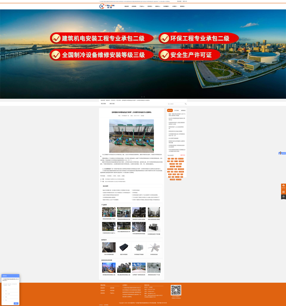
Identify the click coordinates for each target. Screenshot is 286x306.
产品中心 (142, 6)
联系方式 (185, 1)
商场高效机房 (170, 169)
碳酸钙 (170, 174)
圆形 (176, 169)
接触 (172, 171)
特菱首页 (108, 100)
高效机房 (108, 168)
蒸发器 (174, 174)
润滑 (172, 161)
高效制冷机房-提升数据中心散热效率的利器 (177, 141)
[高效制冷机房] (143, 54)
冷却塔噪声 (181, 171)
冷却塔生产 (172, 166)
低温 (168, 161)
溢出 (177, 163)
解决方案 (112, 103)
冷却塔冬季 (181, 161)
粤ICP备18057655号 (162, 303)
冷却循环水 (178, 166)
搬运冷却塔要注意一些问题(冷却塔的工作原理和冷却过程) (116, 190)
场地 (173, 176)
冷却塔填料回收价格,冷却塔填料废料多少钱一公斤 (177, 134)
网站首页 (127, 6)
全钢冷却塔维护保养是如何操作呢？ (111, 195)
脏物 (169, 176)
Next (1, 54)
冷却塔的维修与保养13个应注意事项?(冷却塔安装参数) (145, 195)
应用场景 (134, 6)
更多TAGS (183, 155)
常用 (182, 176)
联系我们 (182, 6)
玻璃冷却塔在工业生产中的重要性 (110, 199)
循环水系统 (181, 158)
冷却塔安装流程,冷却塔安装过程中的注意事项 (177, 146)
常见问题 (118, 100)
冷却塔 (114, 175)
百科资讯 (150, 6)
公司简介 (174, 6)
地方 (168, 171)
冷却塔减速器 (181, 169)
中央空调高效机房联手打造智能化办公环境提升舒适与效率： (177, 150)
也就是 (176, 171)
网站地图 (179, 1)
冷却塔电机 (111, 154)
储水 (178, 174)
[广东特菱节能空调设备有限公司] (107, 8)
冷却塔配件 (166, 6)
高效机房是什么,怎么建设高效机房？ (176, 127)
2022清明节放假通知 (173, 138)
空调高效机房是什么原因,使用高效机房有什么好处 (177, 123)
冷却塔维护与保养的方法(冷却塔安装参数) (114, 179)
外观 (182, 174)
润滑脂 (123, 175)
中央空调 (112, 290)
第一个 (176, 161)
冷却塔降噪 (106, 304)
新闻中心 (157, 6)
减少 (172, 158)
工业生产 (177, 176)
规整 (176, 158)
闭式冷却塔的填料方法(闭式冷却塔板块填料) (115, 181)
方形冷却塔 (178, 179)
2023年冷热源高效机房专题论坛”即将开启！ (177, 119)
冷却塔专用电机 (136, 190)
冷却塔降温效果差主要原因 (109, 197)
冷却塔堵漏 (172, 179)
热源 (169, 158)
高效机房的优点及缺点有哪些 (175, 131)
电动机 (118, 175)
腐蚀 (180, 163)
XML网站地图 (153, 303)
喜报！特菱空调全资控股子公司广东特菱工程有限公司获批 (177, 114)
